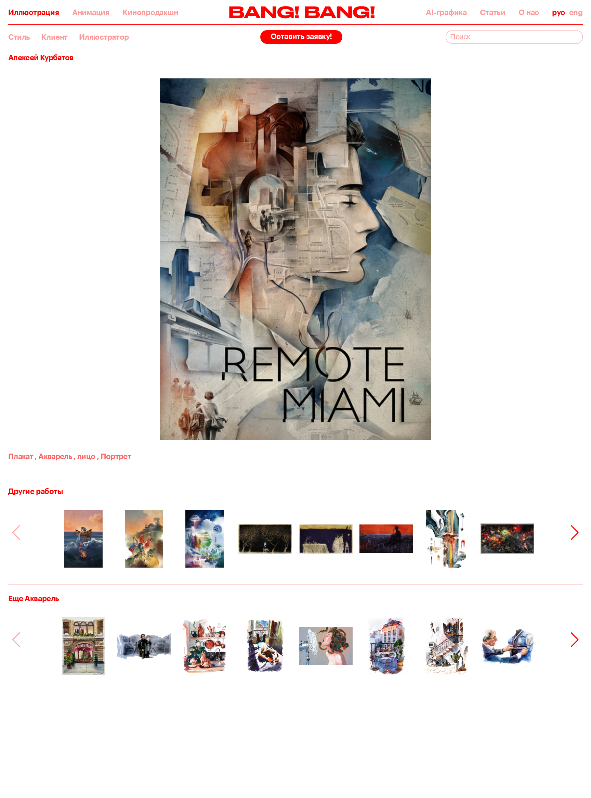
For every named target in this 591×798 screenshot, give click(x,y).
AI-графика (446, 12)
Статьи (492, 12)
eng (576, 12)
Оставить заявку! (301, 36)
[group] (83, 539)
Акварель (53, 456)
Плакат (20, 456)
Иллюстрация (33, 12)
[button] (574, 532)
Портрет (114, 456)
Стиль (19, 37)
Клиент (54, 37)
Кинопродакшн (150, 12)
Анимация (90, 12)
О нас (528, 12)
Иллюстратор (104, 37)
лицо (84, 456)
